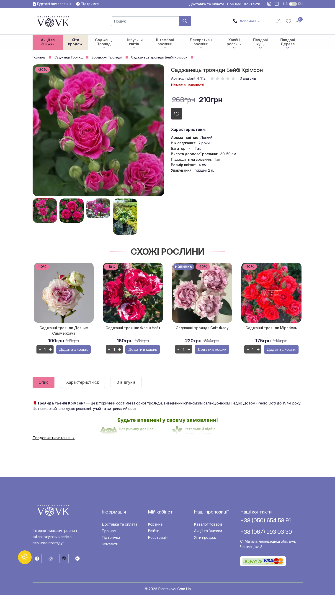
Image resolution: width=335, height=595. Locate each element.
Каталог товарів (208, 524)
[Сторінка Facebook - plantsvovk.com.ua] (277, 4)
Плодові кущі (260, 42)
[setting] (279, 21)
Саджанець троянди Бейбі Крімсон (159, 57)
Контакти (252, 4)
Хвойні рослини (234, 42)
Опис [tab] (44, 382)
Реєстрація (158, 537)
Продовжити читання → (54, 437)
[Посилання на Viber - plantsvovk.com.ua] (64, 558)
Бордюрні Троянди (107, 57)
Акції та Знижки (48, 42)
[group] (45, 210)
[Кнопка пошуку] (185, 21)
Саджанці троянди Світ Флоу (202, 327)
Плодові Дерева (287, 42)
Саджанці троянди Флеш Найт (133, 327)
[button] (25, 557)
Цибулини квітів (134, 42)
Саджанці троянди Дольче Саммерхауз (63, 330)
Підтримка (111, 537)
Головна (39, 57)
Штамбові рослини (165, 42)
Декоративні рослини (201, 42)
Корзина (155, 524)
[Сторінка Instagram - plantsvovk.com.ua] (269, 4)
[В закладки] (176, 114)
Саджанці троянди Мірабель (271, 327)
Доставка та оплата (206, 4)
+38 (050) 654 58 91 (265, 520)
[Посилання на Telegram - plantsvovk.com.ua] (77, 558)
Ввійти (153, 531)
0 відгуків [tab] (126, 382)
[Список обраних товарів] (288, 21)
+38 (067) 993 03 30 (266, 531)
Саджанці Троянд (104, 42)
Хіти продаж (75, 42)
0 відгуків (248, 78)
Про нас (234, 4)
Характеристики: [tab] (82, 382)
